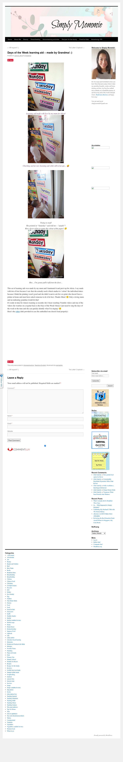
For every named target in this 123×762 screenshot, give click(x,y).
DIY (8, 590)
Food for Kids (84, 39)
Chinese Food (11, 581)
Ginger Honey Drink (109, 490)
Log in (95, 540)
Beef (8, 566)
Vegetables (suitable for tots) (15, 727)
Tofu (8, 711)
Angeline (28, 55)
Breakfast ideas (11, 572)
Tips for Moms (11, 709)
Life (8, 635)
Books (9, 570)
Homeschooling (29, 365)
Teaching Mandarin (12, 698)
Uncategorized (11, 720)
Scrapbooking (11, 674)
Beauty (25, 39)
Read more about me (102, 95)
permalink (59, 365)
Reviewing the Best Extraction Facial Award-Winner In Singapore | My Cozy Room (103, 520)
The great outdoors (12, 707)
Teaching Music (11, 703)
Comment (11, 388)
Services (9, 683)
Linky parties (10, 638)
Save (11, 60)
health (8, 614)
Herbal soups (11, 622)
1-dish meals (10, 555)
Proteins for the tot (12, 661)
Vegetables (10, 724)
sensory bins (10, 679)
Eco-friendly (10, 594)
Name (9, 416)
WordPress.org (97, 546)
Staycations (10, 690)
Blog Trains (10, 568)
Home (10, 39)
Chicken (9, 579)
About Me (17, 39)
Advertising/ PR (96, 39)
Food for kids (11, 609)
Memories (10, 642)
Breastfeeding (35, 39)
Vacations (9, 722)
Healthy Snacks (11, 616)
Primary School (11, 659)
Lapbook (9, 633)
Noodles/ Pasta (11, 648)
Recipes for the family (69, 39)
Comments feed (97, 544)
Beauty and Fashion (12, 564)
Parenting (9, 651)
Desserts (9, 588)
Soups (9, 685)
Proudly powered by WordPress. (103, 735)
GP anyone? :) (13, 48)
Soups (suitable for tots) (14, 687)
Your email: (95, 373)
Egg (8, 596)
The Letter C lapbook (76, 48)
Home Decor (10, 627)
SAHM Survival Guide (13, 670)
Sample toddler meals (13, 672)
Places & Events (11, 653)
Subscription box (12, 694)
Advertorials (10, 557)
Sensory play (10, 681)
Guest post (10, 611)
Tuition (9, 718)
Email (9, 423)
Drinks (9, 592)
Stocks (9, 692)
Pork (8, 655)
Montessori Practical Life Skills (16, 644)
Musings (9, 646)
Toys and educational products (15, 716)
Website (10, 431)
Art (8, 559)
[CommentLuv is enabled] (18, 450)
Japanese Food (11, 631)
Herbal (9, 618)
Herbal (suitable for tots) (14, 620)
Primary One (10, 657)
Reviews (9, 668)
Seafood (9, 677)
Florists (9, 603)
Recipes (9, 664)
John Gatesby (97, 475)
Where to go (10, 731)
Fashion (9, 598)
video (18, 311)
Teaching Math (11, 700)
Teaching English (40, 365)
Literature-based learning (14, 640)
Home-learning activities (51, 39)
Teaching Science (12, 705)
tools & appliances (12, 713)
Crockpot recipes (12, 585)
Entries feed (96, 542)
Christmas (10, 583)
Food (8, 605)
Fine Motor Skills (12, 601)
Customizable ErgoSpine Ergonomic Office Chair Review (103, 481)
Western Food (11, 729)
